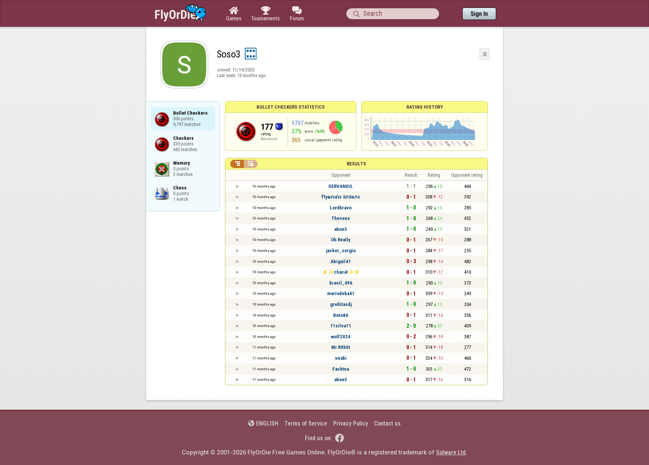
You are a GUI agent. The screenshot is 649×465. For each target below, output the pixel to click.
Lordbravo (341, 208)
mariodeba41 (341, 293)
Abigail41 (341, 261)
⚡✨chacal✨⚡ (341, 272)
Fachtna (340, 369)
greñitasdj (341, 304)
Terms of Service (305, 423)
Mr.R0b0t (340, 347)
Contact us (387, 423)
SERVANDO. (340, 186)
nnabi (341, 358)
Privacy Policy (350, 423)
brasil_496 (340, 283)
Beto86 (340, 315)
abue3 (340, 229)
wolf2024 (340, 336)
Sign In (479, 13)
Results (356, 164)
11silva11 (340, 326)
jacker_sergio (341, 250)
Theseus (340, 218)
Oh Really (340, 239)
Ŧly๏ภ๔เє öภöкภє (340, 197)
